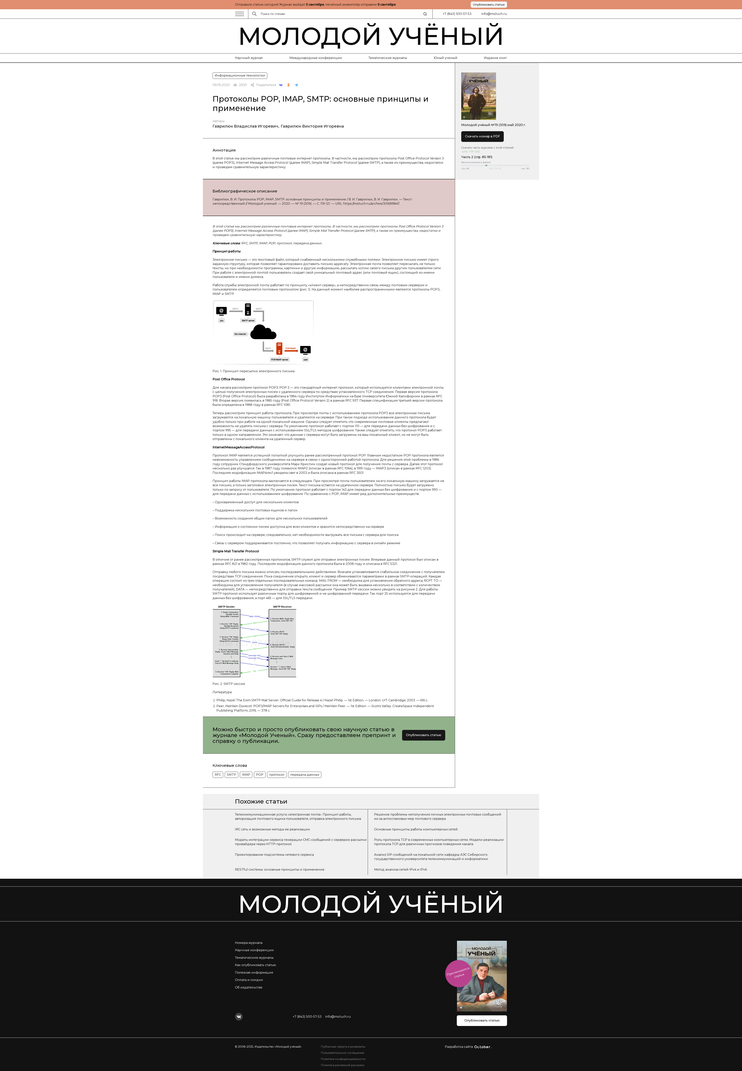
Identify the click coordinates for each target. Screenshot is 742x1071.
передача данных (304, 774)
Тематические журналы (387, 58)
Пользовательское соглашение (342, 1053)
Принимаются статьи (458, 972)
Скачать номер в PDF (482, 136)
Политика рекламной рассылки (342, 1065)
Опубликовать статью (489, 4)
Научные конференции (254, 950)
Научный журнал (249, 58)
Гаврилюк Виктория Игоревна (312, 126)
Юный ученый (445, 58)
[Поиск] (425, 13)
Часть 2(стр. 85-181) (476, 157)
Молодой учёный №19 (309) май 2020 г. (493, 125)
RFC (218, 774)
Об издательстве (248, 987)
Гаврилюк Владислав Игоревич (245, 126)
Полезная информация (254, 972)
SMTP (231, 774)
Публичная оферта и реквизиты (343, 1046)
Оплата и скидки (249, 980)
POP (259, 774)
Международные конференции (315, 58)
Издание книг (495, 58)
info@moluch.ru (494, 14)
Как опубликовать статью (255, 965)
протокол (276, 774)
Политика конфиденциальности (343, 1059)
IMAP (246, 774)
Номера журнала (248, 943)
